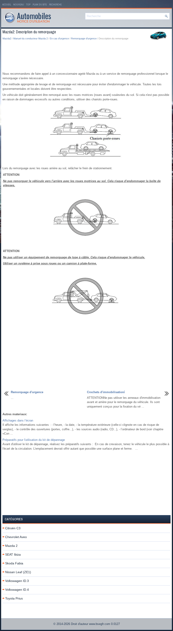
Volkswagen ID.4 (17, 589)
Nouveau (18, 4)
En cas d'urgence (59, 38)
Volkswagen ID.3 (17, 581)
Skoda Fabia (14, 563)
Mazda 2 (11, 546)
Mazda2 (6, 38)
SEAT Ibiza (13, 554)
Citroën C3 (12, 528)
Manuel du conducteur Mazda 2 (30, 38)
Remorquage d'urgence (84, 38)
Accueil (6, 4)
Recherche (55, 4)
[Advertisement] (86, 56)
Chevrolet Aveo (16, 537)
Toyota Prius (14, 598)
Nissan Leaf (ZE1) (18, 572)
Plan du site (40, 4)
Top (28, 4)
